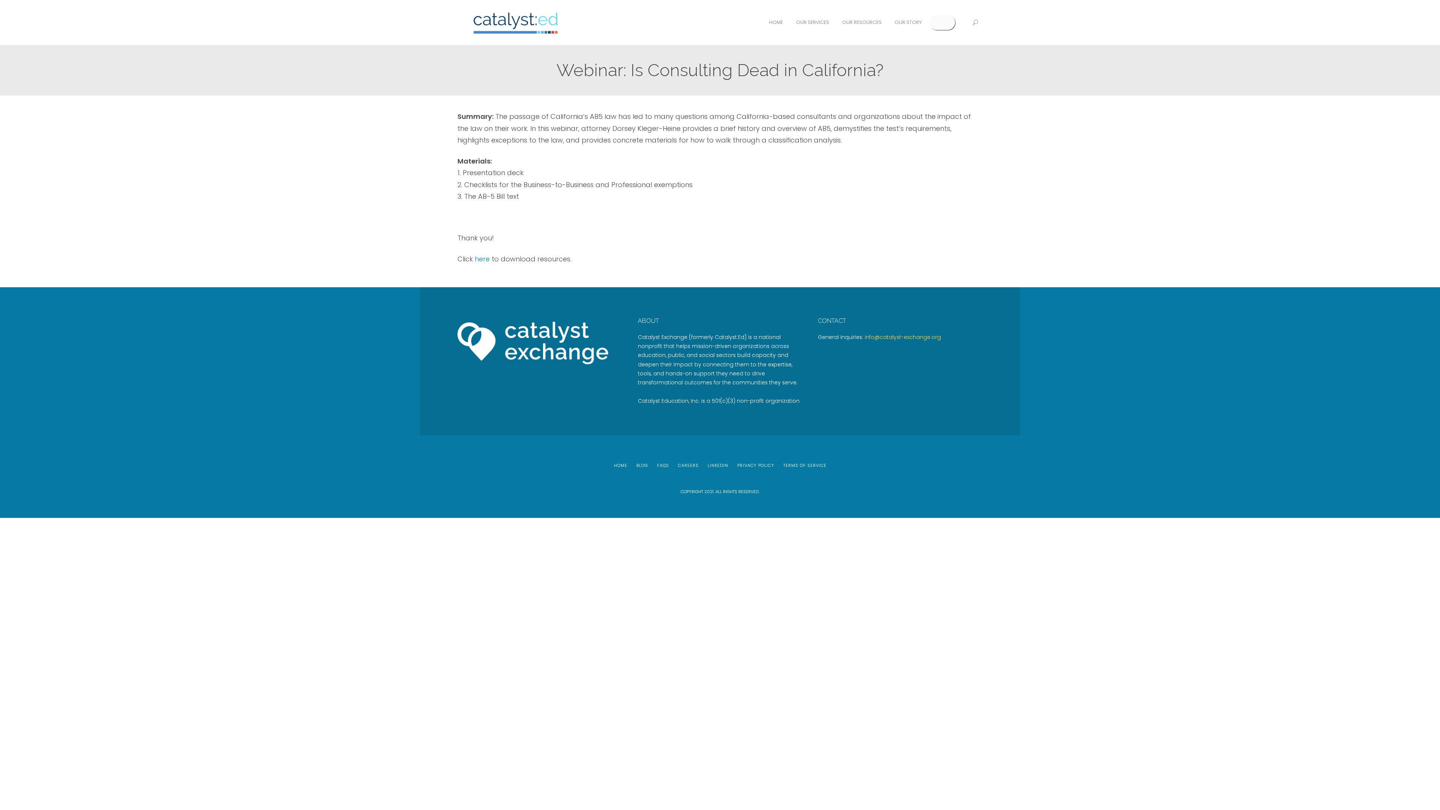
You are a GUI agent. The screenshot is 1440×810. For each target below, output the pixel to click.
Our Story (908, 22)
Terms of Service (804, 465)
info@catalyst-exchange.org (903, 337)
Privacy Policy (755, 465)
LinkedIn (718, 465)
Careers (688, 465)
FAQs (663, 465)
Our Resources (862, 22)
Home (776, 22)
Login (942, 22)
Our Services (812, 22)
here (482, 259)
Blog (642, 465)
